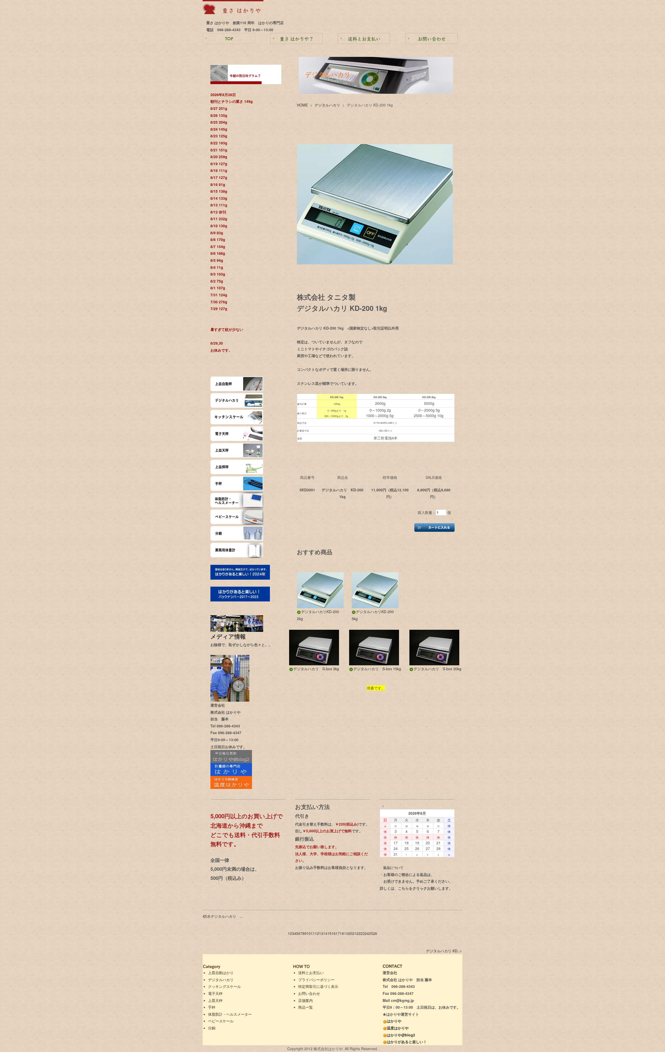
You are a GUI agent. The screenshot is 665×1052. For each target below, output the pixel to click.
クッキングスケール (224, 986)
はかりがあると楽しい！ (407, 1041)
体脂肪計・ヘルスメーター (230, 1014)
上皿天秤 (215, 1000)
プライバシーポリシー (316, 979)
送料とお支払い (311, 972)
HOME (302, 105)
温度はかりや (398, 1027)
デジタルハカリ (327, 105)
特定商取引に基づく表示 (318, 986)
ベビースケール (221, 1020)
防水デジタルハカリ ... (223, 916)
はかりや (394, 1020)
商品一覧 (305, 1007)
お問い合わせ (309, 993)
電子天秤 (215, 993)
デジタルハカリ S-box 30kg (437, 668)
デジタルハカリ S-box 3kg (316, 668)
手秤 (211, 1007)
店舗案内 (305, 1000)
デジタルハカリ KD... (443, 950)
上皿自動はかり (221, 972)
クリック (420, 888)
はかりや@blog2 (401, 1034)
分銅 (211, 1027)
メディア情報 (230, 636)
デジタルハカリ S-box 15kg (377, 668)
